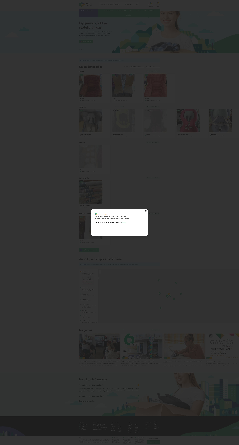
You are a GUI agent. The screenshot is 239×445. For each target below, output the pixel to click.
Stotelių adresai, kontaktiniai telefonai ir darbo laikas (108, 222)
